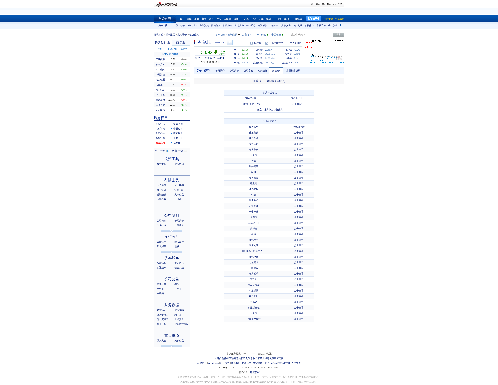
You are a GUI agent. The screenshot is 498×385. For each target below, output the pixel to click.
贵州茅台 (160, 99)
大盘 (246, 18)
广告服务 (225, 363)
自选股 (298, 18)
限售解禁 (216, 25)
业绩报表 (192, 25)
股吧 (286, 18)
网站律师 (257, 363)
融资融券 (262, 25)
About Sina (213, 363)
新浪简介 (202, 363)
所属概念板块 (293, 70)
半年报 (160, 288)
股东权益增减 (181, 324)
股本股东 (171, 258)
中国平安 (160, 94)
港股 (196, 18)
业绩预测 (332, 25)
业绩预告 (204, 25)
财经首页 (315, 4)
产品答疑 (296, 363)
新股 (261, 18)
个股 (254, 18)
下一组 (341, 25)
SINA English (270, 363)
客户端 (257, 43)
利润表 (177, 314)
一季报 (177, 288)
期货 (211, 18)
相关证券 (262, 70)
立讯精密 (160, 110)
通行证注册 (284, 363)
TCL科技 (261, 34)
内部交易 (297, 25)
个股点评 (178, 128)
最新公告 (161, 284)
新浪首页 (326, 4)
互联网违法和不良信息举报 (243, 358)
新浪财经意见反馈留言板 (270, 358)
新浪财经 (158, 34)
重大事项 (171, 335)
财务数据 (171, 305)
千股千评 (321, 25)
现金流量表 (162, 319)
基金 (189, 18)
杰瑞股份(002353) (276, 81)
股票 (182, 18)
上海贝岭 (160, 105)
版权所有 (255, 372)
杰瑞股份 (182, 34)
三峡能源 (232, 34)
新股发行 (179, 241)
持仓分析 (179, 190)
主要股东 (179, 263)
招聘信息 (246, 363)
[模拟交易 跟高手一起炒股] (230, 42)
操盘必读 (178, 124)
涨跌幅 (184, 48)
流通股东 (161, 267)
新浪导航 (337, 4)
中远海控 (276, 34)
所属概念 (179, 225)
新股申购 (227, 25)
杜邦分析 (161, 324)
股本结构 (161, 263)
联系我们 (235, 363)
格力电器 (160, 79)
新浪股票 (170, 34)
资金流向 (181, 25)
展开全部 (159, 150)
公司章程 (248, 70)
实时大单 (239, 25)
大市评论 (160, 128)
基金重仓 (251, 25)
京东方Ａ (160, 64)
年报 (176, 284)
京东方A (246, 34)
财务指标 (179, 310)
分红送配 (161, 241)
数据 (268, 18)
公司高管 (179, 220)
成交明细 (179, 185)
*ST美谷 (160, 89)
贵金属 (227, 18)
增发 (176, 246)
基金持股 (179, 267)
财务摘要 (161, 310)
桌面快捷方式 (276, 43)
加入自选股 (296, 43)
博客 (279, 18)
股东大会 (161, 340)
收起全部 (177, 150)
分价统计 (161, 190)
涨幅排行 (309, 25)
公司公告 (160, 133)
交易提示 (160, 124)
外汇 (219, 18)
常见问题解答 (222, 358)
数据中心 (161, 164)
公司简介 (161, 220)
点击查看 (297, 104)
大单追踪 (161, 185)
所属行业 (161, 225)
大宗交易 (286, 25)
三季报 (160, 293)
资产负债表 (162, 314)
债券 (236, 18)
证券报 (176, 142)
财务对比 (179, 164)
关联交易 (179, 340)
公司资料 (171, 215)
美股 (204, 18)
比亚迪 (159, 84)
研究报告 (178, 133)
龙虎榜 (274, 25)
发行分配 (171, 237)
